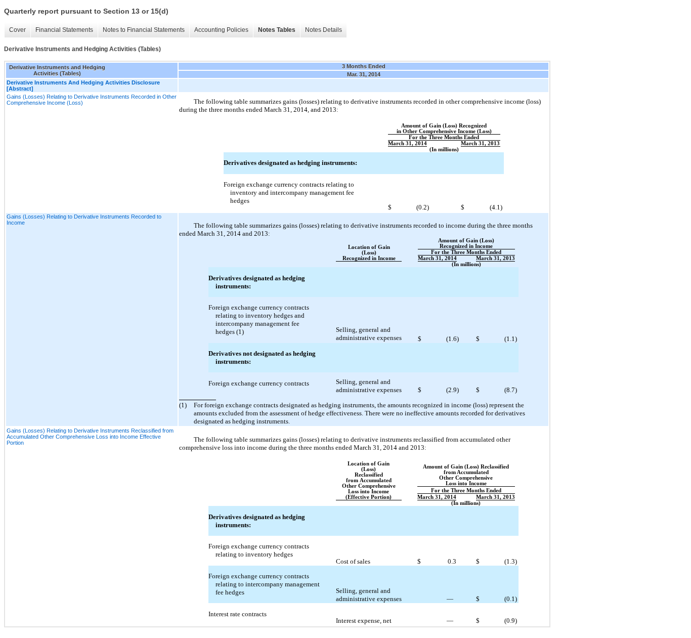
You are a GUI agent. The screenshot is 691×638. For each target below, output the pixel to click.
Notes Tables (276, 29)
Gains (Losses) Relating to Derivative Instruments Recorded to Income (84, 220)
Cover (17, 29)
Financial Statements (64, 29)
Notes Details (323, 29)
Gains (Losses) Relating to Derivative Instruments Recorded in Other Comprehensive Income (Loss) (92, 100)
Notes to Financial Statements (144, 29)
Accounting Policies (221, 29)
